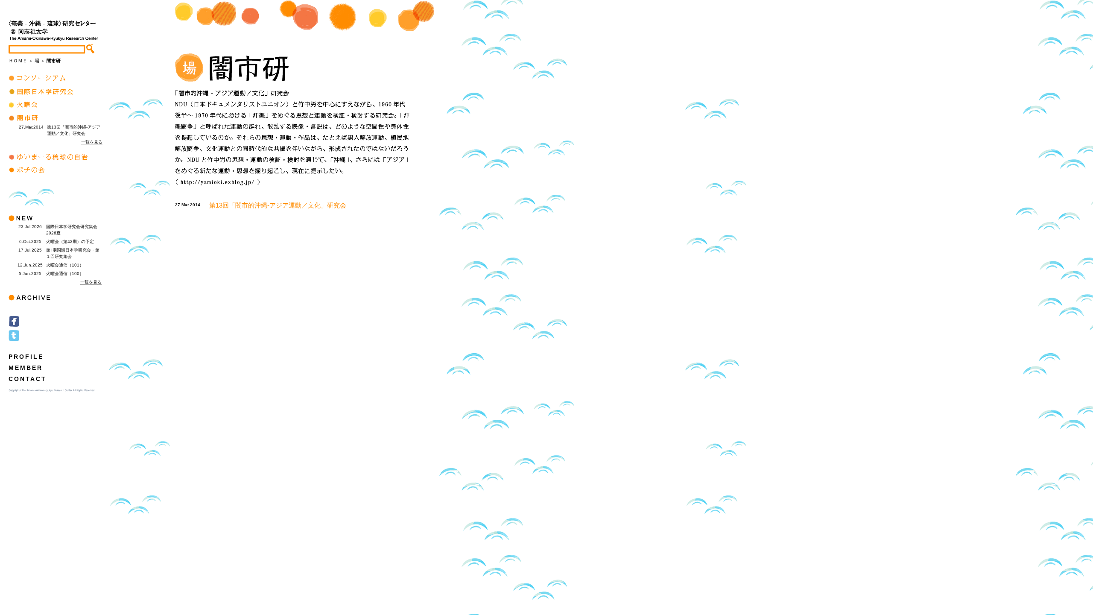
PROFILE (26, 356)
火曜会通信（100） (65, 273)
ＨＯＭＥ (18, 60)
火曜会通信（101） (65, 265)
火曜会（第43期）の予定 (70, 241)
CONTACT (28, 378)
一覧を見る (91, 142)
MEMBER (26, 367)
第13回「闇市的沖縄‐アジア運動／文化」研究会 (277, 205)
